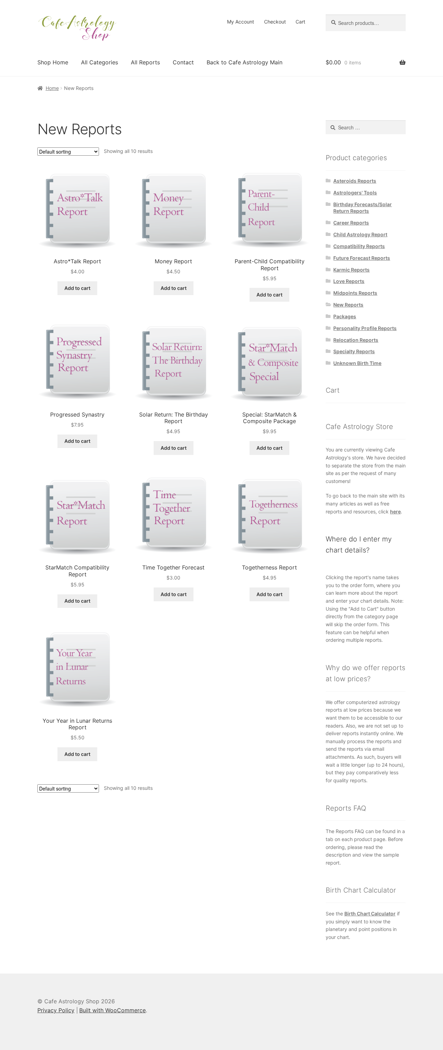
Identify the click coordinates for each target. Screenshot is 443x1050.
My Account (240, 22)
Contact (183, 62)
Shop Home (52, 62)
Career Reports (351, 223)
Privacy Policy (55, 1010)
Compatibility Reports (359, 246)
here (395, 511)
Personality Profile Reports (365, 328)
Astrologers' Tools (355, 192)
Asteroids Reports (354, 181)
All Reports (145, 62)
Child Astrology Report (360, 234)
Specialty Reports (354, 351)
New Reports (348, 305)
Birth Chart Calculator (370, 913)
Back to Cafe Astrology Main (244, 62)
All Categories (99, 62)
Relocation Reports (355, 340)
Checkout (275, 22)
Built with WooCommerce (112, 1010)
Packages (344, 316)
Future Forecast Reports (361, 258)
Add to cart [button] (77, 288)
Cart (300, 22)
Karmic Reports (351, 270)
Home (52, 88)
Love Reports (348, 281)
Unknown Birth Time (357, 363)
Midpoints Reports (355, 293)
